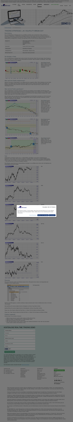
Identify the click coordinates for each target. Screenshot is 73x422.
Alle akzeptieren (52, 215)
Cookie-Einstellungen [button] (33, 215)
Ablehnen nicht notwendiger (43, 215)
